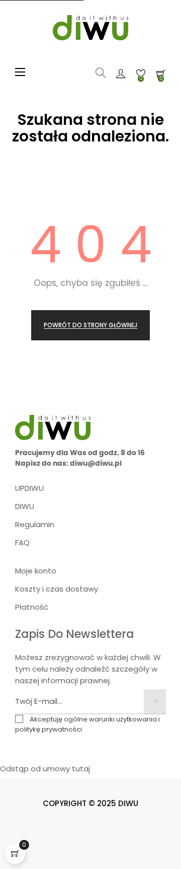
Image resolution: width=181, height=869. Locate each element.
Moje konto (35, 570)
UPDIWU (29, 488)
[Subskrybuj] (155, 701)
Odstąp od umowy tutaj (45, 768)
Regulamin (34, 524)
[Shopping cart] (15, 854)
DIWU (24, 506)
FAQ (22, 542)
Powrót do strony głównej (90, 325)
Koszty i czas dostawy (56, 589)
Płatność (31, 607)
